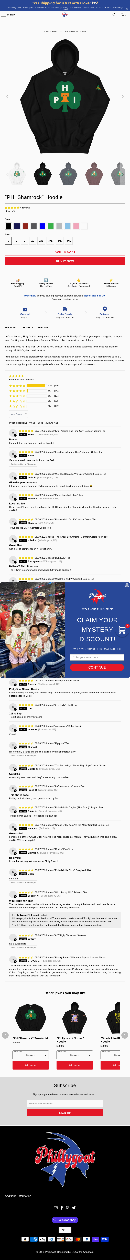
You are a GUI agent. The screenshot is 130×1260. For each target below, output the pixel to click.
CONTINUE (96, 667)
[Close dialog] (127, 585)
